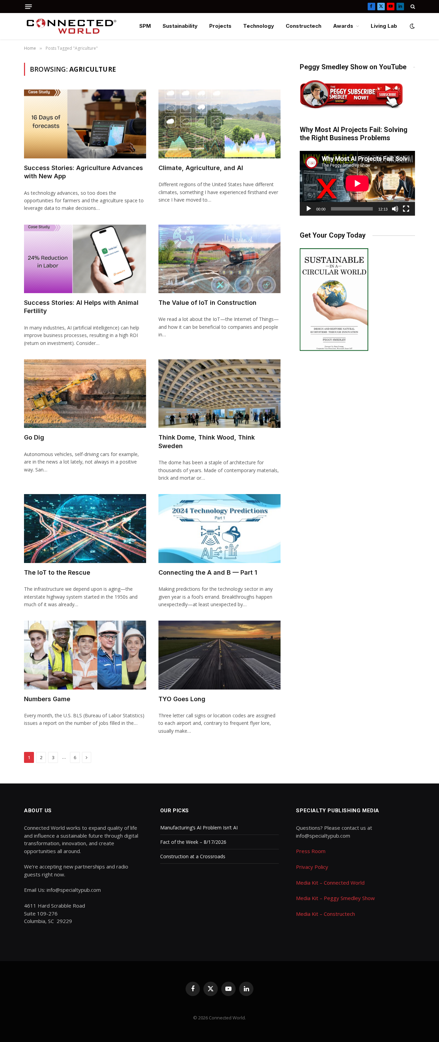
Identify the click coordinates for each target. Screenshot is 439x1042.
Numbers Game (47, 699)
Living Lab (384, 26)
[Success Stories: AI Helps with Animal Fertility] (85, 259)
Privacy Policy (312, 866)
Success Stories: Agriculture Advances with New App (83, 172)
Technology (258, 26)
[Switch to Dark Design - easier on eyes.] (411, 26)
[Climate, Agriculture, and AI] (219, 123)
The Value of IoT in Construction (207, 302)
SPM (145, 26)
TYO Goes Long (181, 699)
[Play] (308, 208)
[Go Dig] (85, 393)
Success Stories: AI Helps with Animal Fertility (81, 306)
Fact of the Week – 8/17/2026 (193, 842)
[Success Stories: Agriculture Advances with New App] (85, 123)
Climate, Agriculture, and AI (200, 167)
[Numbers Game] (85, 655)
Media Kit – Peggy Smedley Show (335, 898)
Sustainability (180, 26)
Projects (220, 26)
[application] (357, 183)
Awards (343, 26)
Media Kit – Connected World (330, 882)
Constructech (303, 26)
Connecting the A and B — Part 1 (207, 572)
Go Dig (34, 437)
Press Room (310, 851)
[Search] (412, 6)
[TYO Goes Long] (219, 655)
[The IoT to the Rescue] (85, 528)
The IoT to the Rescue (57, 572)
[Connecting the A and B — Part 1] (219, 528)
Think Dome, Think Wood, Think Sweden (206, 441)
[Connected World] (71, 26)
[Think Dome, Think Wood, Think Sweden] (219, 393)
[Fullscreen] (406, 208)
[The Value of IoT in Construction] (219, 259)
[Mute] (395, 208)
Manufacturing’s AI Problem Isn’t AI (199, 827)
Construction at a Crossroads (192, 856)
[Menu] (28, 7)
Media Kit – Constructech (325, 913)
